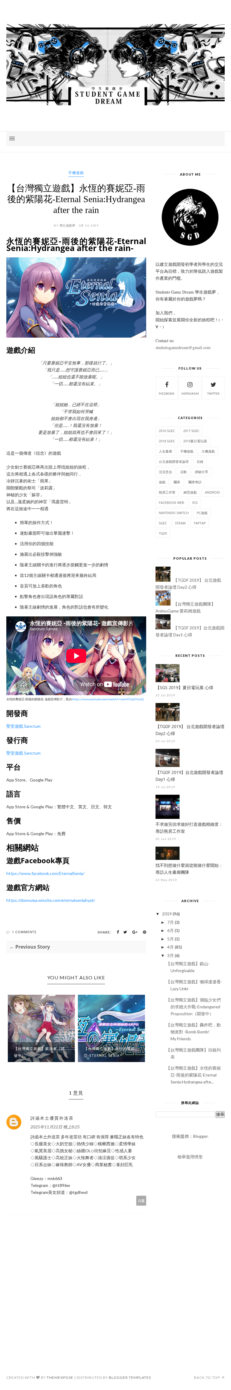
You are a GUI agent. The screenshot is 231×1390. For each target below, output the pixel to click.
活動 (183, 471)
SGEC (163, 523)
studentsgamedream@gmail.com (183, 347)
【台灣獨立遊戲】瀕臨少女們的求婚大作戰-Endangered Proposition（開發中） (193, 1006)
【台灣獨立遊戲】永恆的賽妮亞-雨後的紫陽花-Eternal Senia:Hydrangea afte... (193, 1074)
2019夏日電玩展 (195, 441)
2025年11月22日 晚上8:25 (55, 1126)
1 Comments (24, 932)
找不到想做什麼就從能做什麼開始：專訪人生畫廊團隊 (189, 868)
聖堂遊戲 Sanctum (23, 726)
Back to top (207, 1377)
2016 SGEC (167, 430)
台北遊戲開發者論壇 (174, 461)
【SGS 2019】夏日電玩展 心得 (184, 687)
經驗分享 (201, 471)
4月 (170, 946)
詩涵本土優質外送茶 (52, 1118)
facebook (166, 393)
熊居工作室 (167, 492)
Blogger (200, 1136)
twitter (213, 393)
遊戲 (162, 482)
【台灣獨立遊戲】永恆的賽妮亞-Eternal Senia (109, 1052)
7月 (170, 922)
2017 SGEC (191, 430)
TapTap (200, 523)
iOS (195, 502)
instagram (190, 393)
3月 (170, 955)
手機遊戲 (76, 172)
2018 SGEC (167, 441)
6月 (170, 930)
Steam (180, 523)
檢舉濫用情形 (190, 1156)
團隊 (177, 482)
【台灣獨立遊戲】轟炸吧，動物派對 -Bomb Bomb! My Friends (193, 1031)
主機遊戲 (208, 451)
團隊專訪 (195, 482)
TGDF (163, 533)
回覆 (141, 1201)
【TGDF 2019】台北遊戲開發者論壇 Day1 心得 (189, 775)
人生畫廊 (165, 451)
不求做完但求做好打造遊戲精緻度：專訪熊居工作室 (189, 827)
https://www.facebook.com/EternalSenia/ (45, 873)
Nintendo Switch (174, 513)
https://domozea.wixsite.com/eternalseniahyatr (50, 900)
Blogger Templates (130, 1377)
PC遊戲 (202, 513)
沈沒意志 (165, 471)
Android (212, 492)
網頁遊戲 (190, 492)
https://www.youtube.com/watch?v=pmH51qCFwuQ (107, 699)
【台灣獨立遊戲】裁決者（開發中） (39, 1052)
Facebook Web (171, 502)
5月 (170, 938)
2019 (167, 913)
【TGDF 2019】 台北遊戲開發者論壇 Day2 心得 (190, 730)
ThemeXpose (60, 1377)
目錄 (200, 461)
